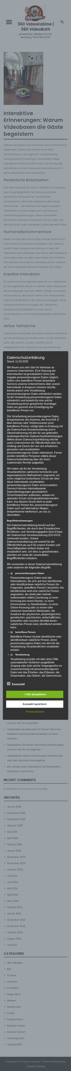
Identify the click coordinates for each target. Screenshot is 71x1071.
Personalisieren (35, 711)
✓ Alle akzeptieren (34, 694)
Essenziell (18, 684)
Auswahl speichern (35, 704)
